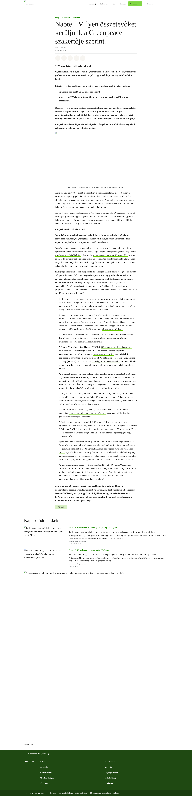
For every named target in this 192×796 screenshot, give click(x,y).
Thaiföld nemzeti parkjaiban (88, 475)
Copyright (109, 767)
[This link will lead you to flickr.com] (38, 767)
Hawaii (97, 472)
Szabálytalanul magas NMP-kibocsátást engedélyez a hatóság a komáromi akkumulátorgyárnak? (112, 554)
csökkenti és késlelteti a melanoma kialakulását (107, 259)
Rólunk (123, 4)
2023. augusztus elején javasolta (115, 347)
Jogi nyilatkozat (111, 772)
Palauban (66, 475)
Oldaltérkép (45, 783)
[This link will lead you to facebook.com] (25, 767)
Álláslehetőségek (47, 778)
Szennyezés (113, 528)
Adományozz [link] (135, 4)
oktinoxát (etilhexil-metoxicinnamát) (75, 318)
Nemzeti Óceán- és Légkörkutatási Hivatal (89, 465)
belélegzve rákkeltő (124, 400)
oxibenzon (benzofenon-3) (108, 302)
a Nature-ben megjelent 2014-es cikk (110, 255)
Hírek (114, 4)
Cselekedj (92, 4)
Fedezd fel (103, 4)
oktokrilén (107, 358)
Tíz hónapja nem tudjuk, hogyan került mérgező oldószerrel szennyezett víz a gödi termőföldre (112, 532)
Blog (57, 17)
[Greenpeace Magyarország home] (28, 4)
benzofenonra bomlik (102, 354)
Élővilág (94, 528)
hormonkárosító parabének (114, 282)
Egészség (103, 528)
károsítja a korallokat (111, 329)
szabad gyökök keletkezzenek (105, 361)
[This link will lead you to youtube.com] (34, 767)
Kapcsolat (44, 767)
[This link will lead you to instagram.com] (29, 767)
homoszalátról (82, 334)
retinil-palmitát (92, 441)
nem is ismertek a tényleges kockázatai (86, 413)
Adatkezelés (110, 762)
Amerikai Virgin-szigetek (120, 472)
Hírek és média (46, 772)
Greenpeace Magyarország (77, 541)
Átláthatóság (110, 778)
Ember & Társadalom (71, 17)
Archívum (109, 783)
